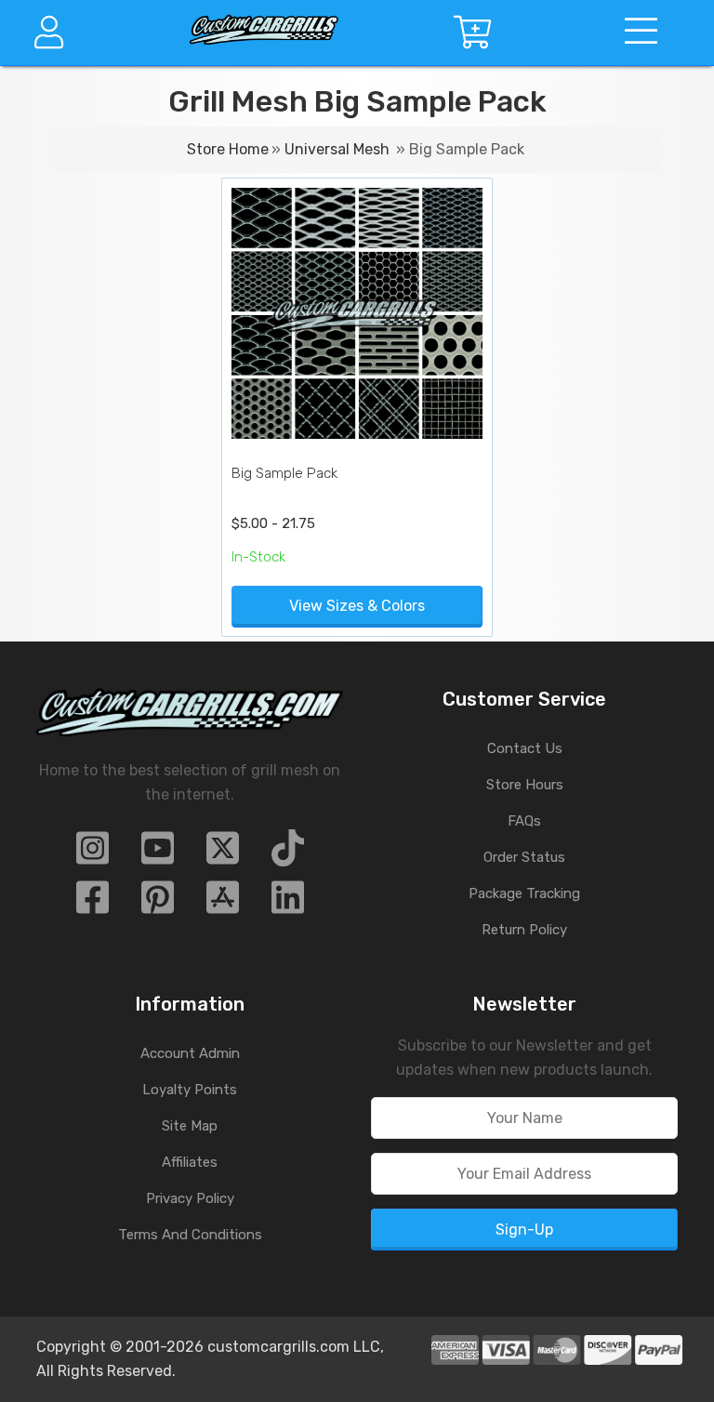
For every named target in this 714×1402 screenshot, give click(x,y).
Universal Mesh (337, 149)
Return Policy (524, 929)
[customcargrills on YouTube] (157, 854)
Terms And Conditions (190, 1234)
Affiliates (190, 1162)
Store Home (228, 149)
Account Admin (190, 1053)
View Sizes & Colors (357, 606)
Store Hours (524, 784)
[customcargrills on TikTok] (287, 854)
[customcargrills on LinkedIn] (287, 903)
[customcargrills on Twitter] (222, 854)
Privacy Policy (190, 1198)
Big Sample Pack (284, 473)
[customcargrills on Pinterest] (157, 903)
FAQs (524, 821)
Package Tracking (524, 893)
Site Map (190, 1126)
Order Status (524, 857)
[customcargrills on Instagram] (92, 854)
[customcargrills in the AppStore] (222, 903)
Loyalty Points (189, 1089)
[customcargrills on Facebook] (92, 903)
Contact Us (524, 748)
